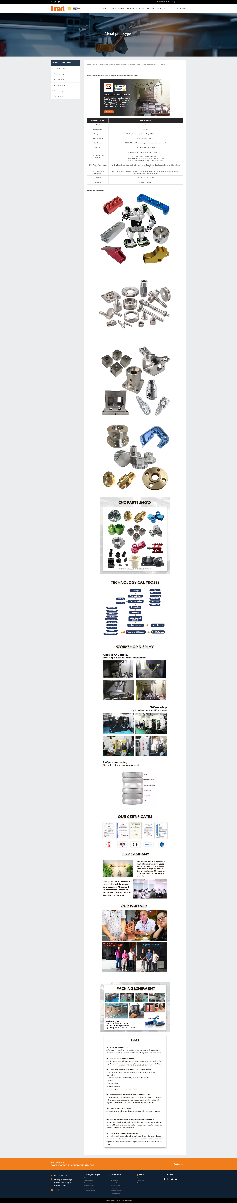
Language (182, 8)
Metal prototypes (110, 64)
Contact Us (161, 8)
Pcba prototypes (59, 79)
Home (104, 8)
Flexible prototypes (60, 74)
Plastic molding (141, 1183)
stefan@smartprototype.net (178, 2)
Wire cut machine (115, 1193)
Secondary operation (116, 1190)
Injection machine (115, 1185)
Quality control (114, 1188)
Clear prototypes (59, 96)
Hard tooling (140, 1180)
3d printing (113, 1178)
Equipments (131, 8)
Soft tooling (140, 1178)
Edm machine (114, 1183)
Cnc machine (114, 1180)
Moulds (141, 8)
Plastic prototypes (59, 91)
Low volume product (60, 68)
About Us (150, 8)
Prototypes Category (117, 8)
